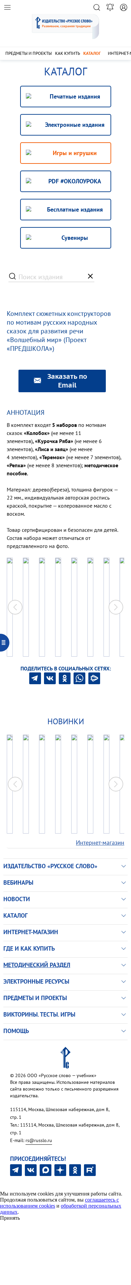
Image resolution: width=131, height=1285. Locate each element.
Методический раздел (36, 965)
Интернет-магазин (100, 842)
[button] (115, 607)
